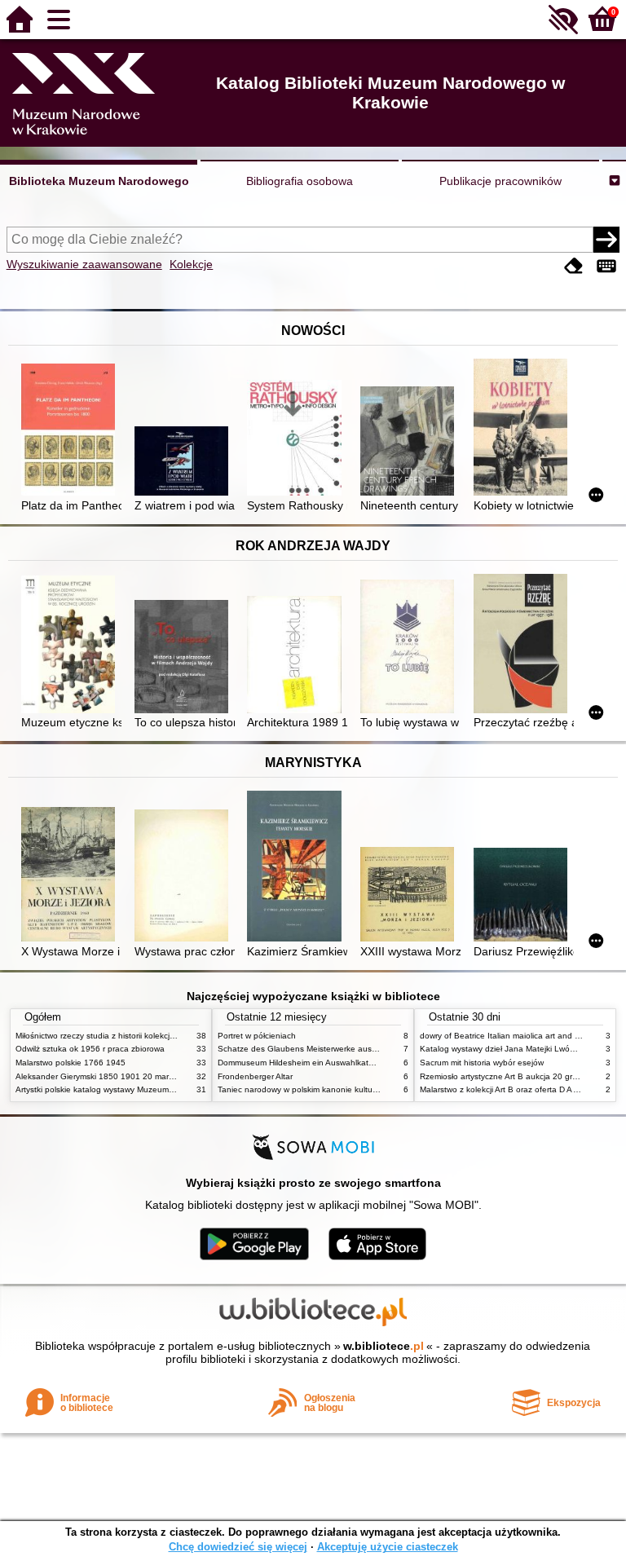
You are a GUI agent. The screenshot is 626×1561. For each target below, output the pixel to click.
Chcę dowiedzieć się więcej (238, 1547)
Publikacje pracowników (500, 180)
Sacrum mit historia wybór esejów (482, 1062)
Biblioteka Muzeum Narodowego (99, 180)
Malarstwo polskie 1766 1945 (70, 1062)
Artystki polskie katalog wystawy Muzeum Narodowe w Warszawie (137, 1089)
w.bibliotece (383, 1345)
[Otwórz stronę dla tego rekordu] (71, 431)
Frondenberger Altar (255, 1076)
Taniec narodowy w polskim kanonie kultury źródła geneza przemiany (347, 1089)
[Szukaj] (606, 240)
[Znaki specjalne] (606, 266)
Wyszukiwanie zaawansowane (84, 264)
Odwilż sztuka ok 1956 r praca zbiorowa (90, 1048)
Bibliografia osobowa (299, 180)
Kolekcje (191, 264)
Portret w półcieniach (257, 1035)
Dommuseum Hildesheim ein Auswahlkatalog (301, 1062)
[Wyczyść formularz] (574, 266)
